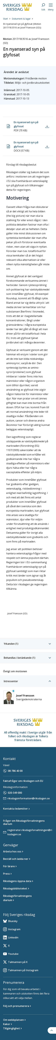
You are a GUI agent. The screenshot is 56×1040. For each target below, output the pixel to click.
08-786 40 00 (15, 771)
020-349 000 (15, 792)
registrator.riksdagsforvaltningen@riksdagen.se (29, 832)
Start (5, 18)
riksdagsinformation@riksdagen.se (28, 798)
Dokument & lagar (21, 18)
